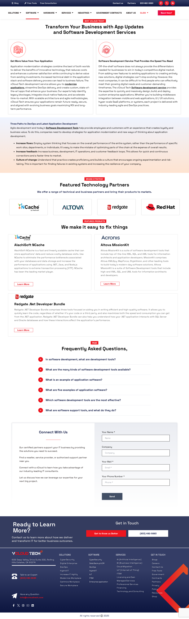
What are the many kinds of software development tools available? (88, 369)
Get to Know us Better (106, 533)
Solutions (13, 13)
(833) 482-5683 (148, 533)
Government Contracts (109, 13)
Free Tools (32, 3)
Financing (121, 588)
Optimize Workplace (70, 581)
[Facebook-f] (161, 3)
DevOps (64, 567)
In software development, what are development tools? (81, 359)
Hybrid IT (64, 570)
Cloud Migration (124, 566)
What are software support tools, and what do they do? (81, 410)
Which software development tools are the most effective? (83, 400)
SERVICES (121, 554)
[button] (94, 359)
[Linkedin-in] (172, 3)
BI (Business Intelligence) (129, 563)
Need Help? (166, 13)
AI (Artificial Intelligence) (129, 559)
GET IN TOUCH (158, 554)
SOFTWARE (93, 554)
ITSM (91, 578)
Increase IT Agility (69, 574)
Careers (156, 563)
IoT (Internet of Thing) (128, 570)
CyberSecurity (67, 559)
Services (66, 13)
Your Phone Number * (113, 476)
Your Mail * (107, 461)
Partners (132, 3)
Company (107, 446)
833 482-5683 (146, 3)
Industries (83, 13)
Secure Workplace (69, 585)
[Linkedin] (33, 605)
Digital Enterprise (68, 563)
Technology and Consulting (130, 591)
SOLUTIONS (65, 554)
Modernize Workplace (70, 578)
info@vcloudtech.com (31, 597)
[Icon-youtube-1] (28, 605)
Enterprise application (98, 581)
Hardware (48, 13)
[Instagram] (23, 605)
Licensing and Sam (126, 577)
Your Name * (108, 432)
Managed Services (126, 580)
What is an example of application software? (74, 379)
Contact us (118, 3)
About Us (131, 13)
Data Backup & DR (96, 563)
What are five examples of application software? (76, 390)
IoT (90, 574)
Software (31, 13)
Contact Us (157, 567)
